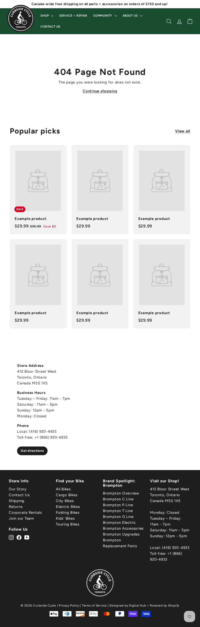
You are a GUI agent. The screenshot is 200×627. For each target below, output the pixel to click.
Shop (45, 15)
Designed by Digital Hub (128, 605)
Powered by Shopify (165, 605)
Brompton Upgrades (121, 534)
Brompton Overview (121, 493)
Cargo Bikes (66, 495)
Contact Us (50, 26)
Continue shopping (100, 91)
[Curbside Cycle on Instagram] (11, 537)
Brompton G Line (118, 516)
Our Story (18, 489)
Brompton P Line (118, 505)
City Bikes (65, 501)
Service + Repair (73, 15)
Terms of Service (94, 605)
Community (103, 15)
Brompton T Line (118, 511)
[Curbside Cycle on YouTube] (26, 537)
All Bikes (63, 489)
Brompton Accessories (123, 528)
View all (182, 131)
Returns (15, 506)
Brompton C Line (118, 499)
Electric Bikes (68, 506)
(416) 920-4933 (176, 547)
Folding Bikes (68, 512)
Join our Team (21, 518)
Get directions (32, 450)
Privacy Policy (69, 605)
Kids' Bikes (65, 518)
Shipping (16, 501)
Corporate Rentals (25, 512)
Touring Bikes (68, 524)
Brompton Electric (119, 522)
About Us (131, 15)
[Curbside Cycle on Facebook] (19, 537)
